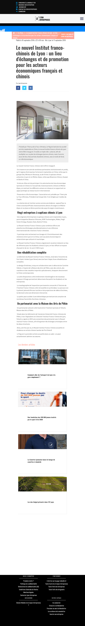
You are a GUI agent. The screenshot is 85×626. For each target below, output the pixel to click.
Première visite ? (28, 581)
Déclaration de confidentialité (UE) (28, 586)
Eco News (20, 33)
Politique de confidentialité (28, 584)
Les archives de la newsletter (56, 611)
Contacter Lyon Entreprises (28, 9)
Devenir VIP (22, 7)
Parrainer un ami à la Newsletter (56, 608)
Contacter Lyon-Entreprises (28, 595)
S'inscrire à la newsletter (27, 3)
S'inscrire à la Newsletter (56, 605)
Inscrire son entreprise (26, 5)
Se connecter (56, 603)
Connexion (22, 11)
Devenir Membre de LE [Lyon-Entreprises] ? (28, 604)
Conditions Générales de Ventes (28, 589)
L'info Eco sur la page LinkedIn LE (56, 581)
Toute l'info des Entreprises (56, 586)
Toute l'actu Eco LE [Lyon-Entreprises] (56, 584)
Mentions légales (28, 592)
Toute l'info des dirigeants (56, 589)
